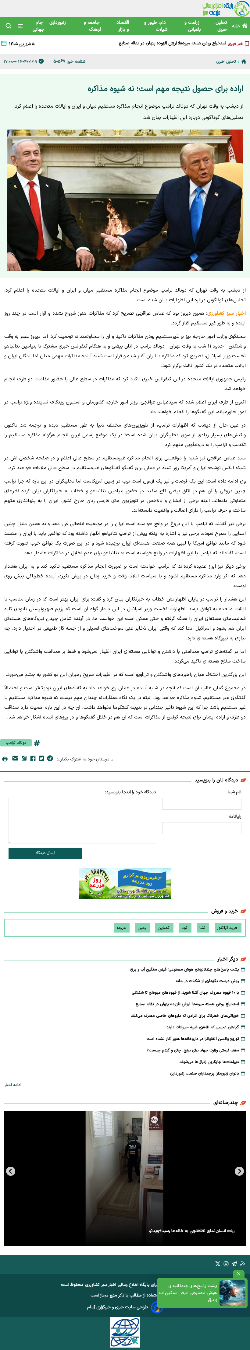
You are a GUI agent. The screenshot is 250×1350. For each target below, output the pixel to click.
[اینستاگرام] (226, 1265)
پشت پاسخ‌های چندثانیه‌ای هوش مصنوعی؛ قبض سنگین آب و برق (188, 1293)
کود (185, 928)
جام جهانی (39, 26)
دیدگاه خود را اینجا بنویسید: (130, 792)
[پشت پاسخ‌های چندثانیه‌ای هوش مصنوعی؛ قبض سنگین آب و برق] (232, 1293)
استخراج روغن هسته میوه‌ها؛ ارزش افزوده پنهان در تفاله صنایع (187, 1004)
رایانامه (235, 816)
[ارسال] (15, 759)
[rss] (242, 1265)
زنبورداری (58, 22)
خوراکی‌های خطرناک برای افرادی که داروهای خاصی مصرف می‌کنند (169, 44)
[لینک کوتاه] (24, 759)
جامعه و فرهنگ (92, 26)
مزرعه (121, 928)
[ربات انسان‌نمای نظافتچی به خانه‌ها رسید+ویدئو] (125, 1178)
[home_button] (243, 61)
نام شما (234, 792)
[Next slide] (10, 1171)
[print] (5, 759)
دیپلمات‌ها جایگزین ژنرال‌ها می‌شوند (209, 1062)
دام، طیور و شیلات (155, 26)
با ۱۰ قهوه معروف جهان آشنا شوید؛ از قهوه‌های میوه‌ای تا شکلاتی (185, 993)
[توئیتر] (41, 759)
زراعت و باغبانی (192, 26)
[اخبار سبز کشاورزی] (226, 8)
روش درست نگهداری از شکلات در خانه (207, 981)
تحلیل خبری (221, 26)
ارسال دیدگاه (45, 853)
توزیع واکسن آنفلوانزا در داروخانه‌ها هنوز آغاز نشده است (192, 1039)
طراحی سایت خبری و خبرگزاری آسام (117, 1307)
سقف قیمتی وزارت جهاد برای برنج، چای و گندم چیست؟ (193, 1050)
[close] (239, 1274)
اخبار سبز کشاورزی (100, 1285)
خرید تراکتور (228, 928)
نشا (203, 928)
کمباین (164, 928)
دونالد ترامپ (16, 743)
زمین (142, 928)
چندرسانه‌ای (225, 1103)
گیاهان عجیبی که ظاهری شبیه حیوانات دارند (202, 1027)
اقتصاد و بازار (122, 26)
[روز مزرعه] (125, 884)
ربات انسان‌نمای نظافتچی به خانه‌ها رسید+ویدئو (192, 1231)
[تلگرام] (50, 759)
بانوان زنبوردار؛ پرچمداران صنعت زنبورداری (204, 1074)
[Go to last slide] (239, 1171)
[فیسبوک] (33, 759)
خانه (236, 26)
